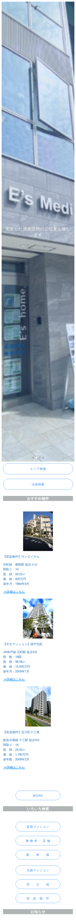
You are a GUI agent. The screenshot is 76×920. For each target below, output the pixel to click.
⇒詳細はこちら (14, 679)
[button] (33, 457)
